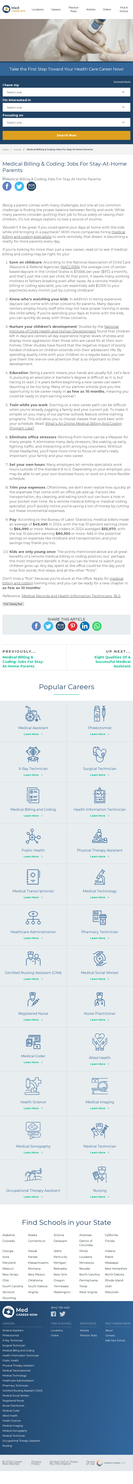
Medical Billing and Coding (18, 1350)
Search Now (66, 135)
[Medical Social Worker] (99, 966)
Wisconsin (112, 1292)
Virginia (33, 1292)
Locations (37, 9)
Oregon (59, 1280)
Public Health (10, 1360)
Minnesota (86, 1262)
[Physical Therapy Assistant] (99, 843)
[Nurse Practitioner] (99, 1006)
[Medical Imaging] (99, 1093)
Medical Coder (11, 1410)
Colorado (8, 1241)
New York (60, 1274)
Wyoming (9, 1298)
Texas (83, 1286)
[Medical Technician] (99, 1138)
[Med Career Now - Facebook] (53, 1313)
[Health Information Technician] (99, 802)
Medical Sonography (14, 1430)
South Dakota (37, 1286)
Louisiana (85, 1257)
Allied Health (10, 1415)
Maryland (9, 1262)
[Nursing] (99, 1182)
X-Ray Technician (12, 1340)
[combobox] (66, 92)
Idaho (58, 1251)
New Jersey (10, 1274)
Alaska (32, 1235)
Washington (62, 1292)
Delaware (60, 1241)
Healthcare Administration (18, 1380)
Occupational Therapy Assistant (21, 1440)
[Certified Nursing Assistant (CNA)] (33, 966)
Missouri (8, 1268)
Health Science (11, 1420)
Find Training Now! (13, 604)
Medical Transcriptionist (16, 1370)
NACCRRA (70, 267)
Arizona (59, 1235)
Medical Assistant (12, 1330)
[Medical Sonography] (33, 1138)
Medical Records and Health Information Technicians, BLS (71, 596)
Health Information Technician (20, 1355)
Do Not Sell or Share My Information (64, 1463)
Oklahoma (35, 1280)
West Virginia (88, 1292)
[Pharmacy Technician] (99, 925)
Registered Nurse (13, 1400)
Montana (34, 1268)
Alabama (8, 1235)
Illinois (83, 1251)
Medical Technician (13, 1435)
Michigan (60, 1262)
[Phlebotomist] (99, 721)
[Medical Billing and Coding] (33, 802)
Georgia (7, 1251)
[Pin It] (72, 626)
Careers (55, 9)
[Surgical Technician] (99, 762)
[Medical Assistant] (33, 721)
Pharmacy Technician (15, 1385)
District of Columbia (86, 1243)
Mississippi (111, 1262)
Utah (108, 1286)
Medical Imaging (12, 1425)
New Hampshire (116, 1268)
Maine (109, 1257)
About (109, 1330)
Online (107, 9)
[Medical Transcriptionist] (33, 884)
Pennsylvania (88, 1280)
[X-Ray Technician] (33, 762)
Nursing (7, 1445)
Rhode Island (114, 1280)
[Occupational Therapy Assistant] (33, 1182)
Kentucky (60, 1257)
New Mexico (36, 1274)
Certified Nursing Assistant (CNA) (22, 1390)
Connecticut (36, 1241)
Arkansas (85, 1235)
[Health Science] (33, 1093)
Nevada (84, 1268)
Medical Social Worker (15, 1395)
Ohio (5, 1280)
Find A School (124, 9)
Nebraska (60, 1268)
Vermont (8, 1292)
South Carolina (12, 1286)
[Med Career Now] (14, 9)
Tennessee (61, 1286)
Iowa (5, 1257)
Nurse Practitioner (13, 1405)
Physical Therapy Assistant (18, 1365)
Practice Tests (73, 9)
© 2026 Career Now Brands (12, 1463)
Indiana (110, 1251)
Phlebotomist (10, 1335)
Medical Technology (14, 1375)
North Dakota (114, 1274)
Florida (109, 1241)
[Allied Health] (99, 1049)
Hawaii (32, 1251)
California (111, 1235)
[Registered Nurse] (33, 1006)
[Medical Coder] (33, 1049)
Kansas (32, 1257)
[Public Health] (33, 843)
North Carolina (89, 1274)
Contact (110, 1335)
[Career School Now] (114, 1462)
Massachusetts (38, 1262)
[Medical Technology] (99, 884)
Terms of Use (90, 1463)
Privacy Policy (36, 1463)
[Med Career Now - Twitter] (62, 1313)
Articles (90, 9)
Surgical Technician (13, 1345)
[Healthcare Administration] (33, 925)
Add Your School (115, 1340)
